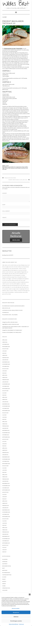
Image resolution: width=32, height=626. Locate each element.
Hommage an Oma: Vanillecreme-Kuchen (12, 310)
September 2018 (6, 516)
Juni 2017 (4, 549)
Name (3, 204)
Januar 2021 (5, 454)
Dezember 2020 (5, 457)
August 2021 (5, 439)
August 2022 (5, 412)
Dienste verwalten (15, 608)
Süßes (3, 585)
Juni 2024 (4, 370)
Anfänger (4, 561)
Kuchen (4, 577)
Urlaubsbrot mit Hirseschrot (14, 330)
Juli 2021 (4, 441)
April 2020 (4, 474)
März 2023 (4, 399)
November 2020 (6, 459)
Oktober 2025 (5, 344)
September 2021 (6, 437)
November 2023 (6, 384)
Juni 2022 (4, 417)
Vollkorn (26, 166)
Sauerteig (23, 168)
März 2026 (4, 342)
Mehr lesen (16, 240)
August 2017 (5, 545)
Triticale (26, 168)
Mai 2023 (4, 395)
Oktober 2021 (5, 434)
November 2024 (6, 364)
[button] (29, 594)
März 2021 (4, 450)
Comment (4, 193)
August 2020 (5, 465)
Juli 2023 (4, 393)
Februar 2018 (5, 532)
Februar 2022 (5, 426)
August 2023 (5, 390)
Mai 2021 (4, 445)
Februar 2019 (5, 505)
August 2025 (5, 348)
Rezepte (23, 166)
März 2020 (4, 476)
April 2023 (4, 397)
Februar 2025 (5, 357)
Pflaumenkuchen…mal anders (9, 314)
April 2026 (4, 339)
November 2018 (6, 512)
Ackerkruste (5, 312)
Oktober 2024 (5, 366)
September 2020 (6, 463)
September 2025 (6, 346)
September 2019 (6, 490)
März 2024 (4, 377)
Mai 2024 (4, 373)
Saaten (4, 583)
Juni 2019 (4, 496)
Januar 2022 (5, 428)
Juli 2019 (4, 494)
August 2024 (5, 368)
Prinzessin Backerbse (10, 177)
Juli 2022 (4, 415)
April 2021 (4, 448)
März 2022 (4, 423)
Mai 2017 (4, 551)
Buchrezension (6, 572)
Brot (14, 166)
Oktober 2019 (5, 487)
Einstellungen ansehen (16, 621)
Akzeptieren (16, 612)
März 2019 (4, 503)
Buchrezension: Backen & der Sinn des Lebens (13, 305)
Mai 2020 (4, 472)
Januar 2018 (5, 534)
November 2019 (6, 485)
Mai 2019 (4, 498)
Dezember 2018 (5, 510)
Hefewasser (13, 168)
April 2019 (4, 501)
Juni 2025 (4, 351)
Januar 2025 (5, 359)
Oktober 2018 (5, 514)
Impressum (21, 624)
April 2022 (4, 421)
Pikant (4, 579)
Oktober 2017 (5, 540)
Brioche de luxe (6, 308)
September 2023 (6, 388)
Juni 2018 (4, 523)
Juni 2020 (4, 470)
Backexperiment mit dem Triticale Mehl (13, 48)
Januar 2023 (5, 401)
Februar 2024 (5, 379)
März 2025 (4, 355)
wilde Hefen (4, 169)
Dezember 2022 (5, 404)
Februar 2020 (5, 479)
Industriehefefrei (18, 168)
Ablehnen (16, 616)
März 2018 (4, 529)
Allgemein (4, 559)
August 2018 (5, 518)
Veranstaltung (6, 588)
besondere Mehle (10, 166)
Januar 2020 (5, 481)
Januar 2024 (5, 381)
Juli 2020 (4, 468)
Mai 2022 (4, 419)
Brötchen (4, 570)
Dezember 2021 (5, 430)
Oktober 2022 (5, 408)
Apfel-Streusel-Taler (12, 322)
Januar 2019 (5, 507)
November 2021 (6, 432)
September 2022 (6, 410)
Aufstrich (4, 563)
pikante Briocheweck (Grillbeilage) (17, 179)
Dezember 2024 (5, 362)
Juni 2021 (4, 443)
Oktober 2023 (5, 386)
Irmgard (7, 165)
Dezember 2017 (5, 536)
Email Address (6, 211)
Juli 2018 (4, 520)
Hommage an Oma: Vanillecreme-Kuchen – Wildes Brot (14, 326)
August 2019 (5, 492)
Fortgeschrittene (19, 166)
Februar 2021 (5, 452)
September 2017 (6, 543)
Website (4, 217)
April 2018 (4, 527)
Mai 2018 (4, 525)
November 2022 (6, 406)
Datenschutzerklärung (13, 624)
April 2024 (4, 375)
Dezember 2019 (5, 483)
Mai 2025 (4, 353)
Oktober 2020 (5, 461)
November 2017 (6, 538)
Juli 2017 (4, 547)
